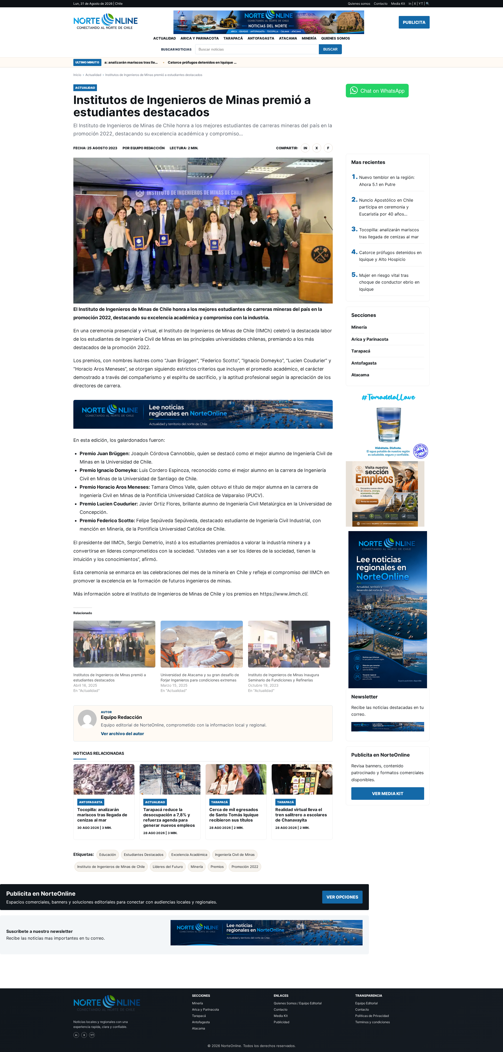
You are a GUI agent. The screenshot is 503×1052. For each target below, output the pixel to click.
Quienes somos (359, 3)
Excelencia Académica (189, 854)
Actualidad (164, 38)
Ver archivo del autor (122, 733)
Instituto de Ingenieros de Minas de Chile (111, 866)
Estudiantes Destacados (143, 854)
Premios (217, 866)
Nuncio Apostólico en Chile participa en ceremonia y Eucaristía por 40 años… (386, 207)
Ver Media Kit (387, 793)
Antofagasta (261, 38)
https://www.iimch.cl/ (283, 594)
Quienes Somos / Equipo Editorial (298, 1003)
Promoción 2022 (245, 866)
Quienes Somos (335, 38)
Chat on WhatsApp (382, 90)
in (305, 148)
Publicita (414, 22)
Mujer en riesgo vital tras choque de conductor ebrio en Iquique (389, 282)
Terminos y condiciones (372, 1022)
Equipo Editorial (366, 1003)
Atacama (288, 38)
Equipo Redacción (147, 148)
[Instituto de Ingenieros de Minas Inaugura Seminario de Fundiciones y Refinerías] (289, 644)
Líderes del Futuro (168, 866)
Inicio (77, 75)
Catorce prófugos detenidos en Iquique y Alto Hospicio (182, 62)
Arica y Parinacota (200, 38)
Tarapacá (233, 38)
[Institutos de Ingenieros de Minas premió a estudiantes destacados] (114, 644)
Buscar (330, 49)
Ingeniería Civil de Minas (235, 854)
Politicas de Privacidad (372, 1016)
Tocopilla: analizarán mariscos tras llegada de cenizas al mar (105, 62)
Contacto (380, 3)
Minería (309, 38)
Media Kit (398, 3)
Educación (107, 854)
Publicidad (281, 1022)
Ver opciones (342, 897)
